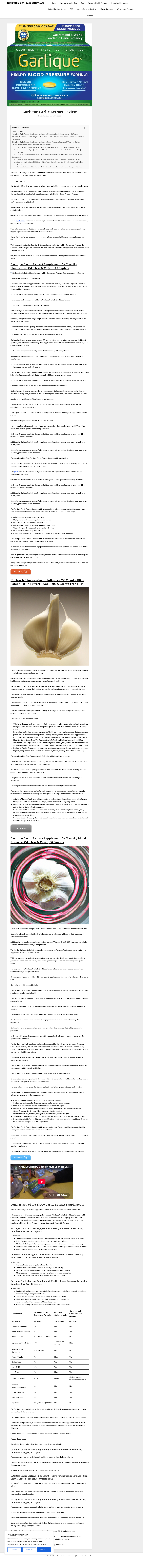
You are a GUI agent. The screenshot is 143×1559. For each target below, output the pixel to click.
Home (54, 3)
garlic (16, 471)
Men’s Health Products (119, 3)
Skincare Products (106, 9)
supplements (20, 221)
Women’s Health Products (97, 3)
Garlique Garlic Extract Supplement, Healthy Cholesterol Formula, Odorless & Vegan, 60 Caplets (48, 147)
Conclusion (17, 157)
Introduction (18, 131)
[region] (29, 1543)
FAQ (71, 9)
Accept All (43, 1550)
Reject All (29, 1550)
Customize (14, 1550)
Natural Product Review (57, 9)
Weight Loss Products (125, 9)
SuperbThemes (90, 1556)
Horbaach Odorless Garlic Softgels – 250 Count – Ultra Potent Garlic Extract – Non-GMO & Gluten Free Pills (48, 138)
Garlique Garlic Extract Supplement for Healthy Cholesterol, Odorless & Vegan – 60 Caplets (45, 134)
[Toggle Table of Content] (83, 128)
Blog (82, 3)
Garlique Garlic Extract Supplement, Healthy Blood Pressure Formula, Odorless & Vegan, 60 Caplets (49, 154)
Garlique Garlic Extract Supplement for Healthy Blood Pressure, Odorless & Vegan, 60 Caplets (46, 142)
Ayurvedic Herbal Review (86, 9)
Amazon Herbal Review (68, 3)
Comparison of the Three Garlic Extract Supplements (32, 145)
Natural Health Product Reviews (25, 2)
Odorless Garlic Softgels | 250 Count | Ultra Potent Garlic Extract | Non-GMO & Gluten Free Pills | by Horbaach (50, 151)
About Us (90, 15)
